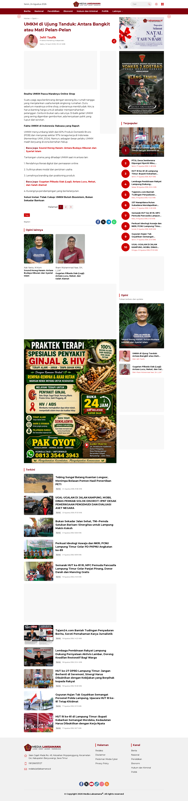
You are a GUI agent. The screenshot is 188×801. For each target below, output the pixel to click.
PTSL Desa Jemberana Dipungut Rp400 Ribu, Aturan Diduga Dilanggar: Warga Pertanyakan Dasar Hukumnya (145, 162)
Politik (134, 772)
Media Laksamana (92, 794)
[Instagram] (102, 784)
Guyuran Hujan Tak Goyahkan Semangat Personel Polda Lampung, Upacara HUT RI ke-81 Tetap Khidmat (84, 698)
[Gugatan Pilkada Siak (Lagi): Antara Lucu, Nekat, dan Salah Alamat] (70, 249)
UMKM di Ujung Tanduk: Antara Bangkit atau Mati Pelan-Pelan (145, 354)
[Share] (114, 41)
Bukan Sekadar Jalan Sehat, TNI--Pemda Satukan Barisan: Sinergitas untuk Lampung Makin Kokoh (84, 525)
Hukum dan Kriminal (141, 767)
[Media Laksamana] (87, 4)
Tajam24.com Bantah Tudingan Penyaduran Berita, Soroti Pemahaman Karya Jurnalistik (145, 193)
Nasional (135, 755)
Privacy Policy (102, 763)
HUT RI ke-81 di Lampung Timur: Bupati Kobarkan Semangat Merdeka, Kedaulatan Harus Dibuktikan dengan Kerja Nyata (83, 720)
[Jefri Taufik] (124, 356)
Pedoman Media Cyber (106, 759)
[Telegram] (108, 222)
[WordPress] (96, 784)
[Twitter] (103, 222)
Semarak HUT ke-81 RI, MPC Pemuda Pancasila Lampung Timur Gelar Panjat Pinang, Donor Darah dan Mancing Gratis (85, 569)
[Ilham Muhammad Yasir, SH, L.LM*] (124, 369)
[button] (149, 4)
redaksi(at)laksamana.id (40, 769)
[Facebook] (98, 222)
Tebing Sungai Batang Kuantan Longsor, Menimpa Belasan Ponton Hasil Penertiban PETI (83, 481)
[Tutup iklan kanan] (169, 16)
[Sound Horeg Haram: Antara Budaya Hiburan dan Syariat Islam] (38, 249)
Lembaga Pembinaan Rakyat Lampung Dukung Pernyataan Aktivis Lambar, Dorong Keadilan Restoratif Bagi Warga (84, 654)
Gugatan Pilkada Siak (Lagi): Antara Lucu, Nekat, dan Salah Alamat (70, 276)
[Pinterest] (91, 784)
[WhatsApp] (114, 222)
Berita (58, 489)
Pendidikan (136, 759)
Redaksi (99, 750)
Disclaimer (100, 755)
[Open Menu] (162, 4)
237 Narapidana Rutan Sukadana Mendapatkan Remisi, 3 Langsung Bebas (145, 204)
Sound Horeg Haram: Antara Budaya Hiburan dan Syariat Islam (38, 273)
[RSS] (107, 784)
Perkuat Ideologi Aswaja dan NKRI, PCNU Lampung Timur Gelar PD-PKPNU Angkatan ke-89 (83, 547)
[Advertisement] (60, 70)
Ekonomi (135, 763)
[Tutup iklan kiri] (19, 16)
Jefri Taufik (48, 37)
